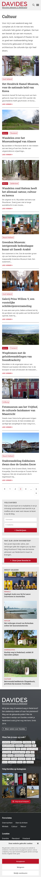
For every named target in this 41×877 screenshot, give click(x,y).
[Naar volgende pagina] (36, 493)
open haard (6, 759)
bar (33, 742)
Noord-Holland (8, 237)
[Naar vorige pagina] (5, 489)
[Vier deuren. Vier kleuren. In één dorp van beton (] (20, 779)
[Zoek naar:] (33, 5)
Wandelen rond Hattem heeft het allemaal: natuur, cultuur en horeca (19, 192)
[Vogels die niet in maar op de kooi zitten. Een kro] (8, 792)
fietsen (23, 749)
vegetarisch (12, 762)
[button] (38, 843)
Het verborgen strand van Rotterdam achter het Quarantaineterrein (18, 624)
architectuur (27, 742)
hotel (27, 752)
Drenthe (5, 838)
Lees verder (7, 104)
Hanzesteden (7, 752)
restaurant (21, 759)
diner (17, 749)
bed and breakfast (8, 745)
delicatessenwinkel (9, 749)
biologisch (28, 745)
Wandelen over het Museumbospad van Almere (19, 139)
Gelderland (14, 183)
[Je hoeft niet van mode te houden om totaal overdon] (20, 792)
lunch (4, 755)
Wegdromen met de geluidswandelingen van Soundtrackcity (17, 356)
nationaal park (19, 755)
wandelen (30, 762)
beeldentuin (19, 745)
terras (28, 759)
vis (24, 762)
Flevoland (13, 133)
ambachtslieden (16, 742)
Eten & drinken (22, 823)
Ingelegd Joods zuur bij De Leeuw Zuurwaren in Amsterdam (17, 595)
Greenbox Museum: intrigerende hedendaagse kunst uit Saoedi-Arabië (17, 246)
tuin (33, 759)
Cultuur (7, 679)
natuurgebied (30, 755)
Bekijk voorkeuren (20, 873)
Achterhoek (6, 742)
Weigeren (20, 867)
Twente (5, 762)
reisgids (14, 759)
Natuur (5, 133)
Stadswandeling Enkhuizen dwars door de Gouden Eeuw (19, 462)
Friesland (13, 348)
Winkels (7, 592)
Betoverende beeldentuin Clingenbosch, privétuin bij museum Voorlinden (19, 682)
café (34, 745)
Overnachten (9, 650)
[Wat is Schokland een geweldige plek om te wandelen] (33, 792)
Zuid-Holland (7, 79)
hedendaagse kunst (18, 752)
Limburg (6, 402)
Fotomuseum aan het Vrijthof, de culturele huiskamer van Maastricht (20, 410)
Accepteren (20, 861)
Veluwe (20, 762)
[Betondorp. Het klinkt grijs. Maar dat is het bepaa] (8, 779)
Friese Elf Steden (32, 749)
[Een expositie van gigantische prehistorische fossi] (33, 779)
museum (10, 755)
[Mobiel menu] (37, 5)
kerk (32, 752)
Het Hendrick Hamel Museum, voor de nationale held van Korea (20, 87)
